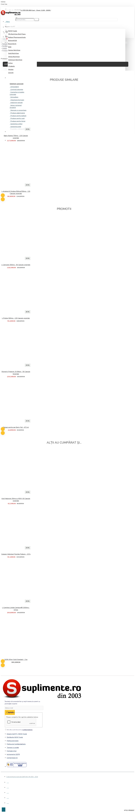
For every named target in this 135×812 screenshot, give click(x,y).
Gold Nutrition (13, 53)
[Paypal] (8, 792)
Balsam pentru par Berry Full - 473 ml (16, 427)
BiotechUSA (12, 41)
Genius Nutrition (14, 50)
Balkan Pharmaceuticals (17, 37)
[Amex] (8, 797)
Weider (11, 70)
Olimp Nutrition (14, 57)
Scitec (10, 63)
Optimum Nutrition (15, 60)
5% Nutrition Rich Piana (16, 34)
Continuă (7, 64)
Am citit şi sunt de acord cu (20, 730)
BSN (9, 47)
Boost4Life (12, 44)
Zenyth (10, 73)
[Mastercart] (8, 787)
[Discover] (8, 802)
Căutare (4, 48)
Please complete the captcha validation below (22, 717)
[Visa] (8, 782)
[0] (5, 38)
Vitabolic (11, 66)
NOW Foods (12, 31)
